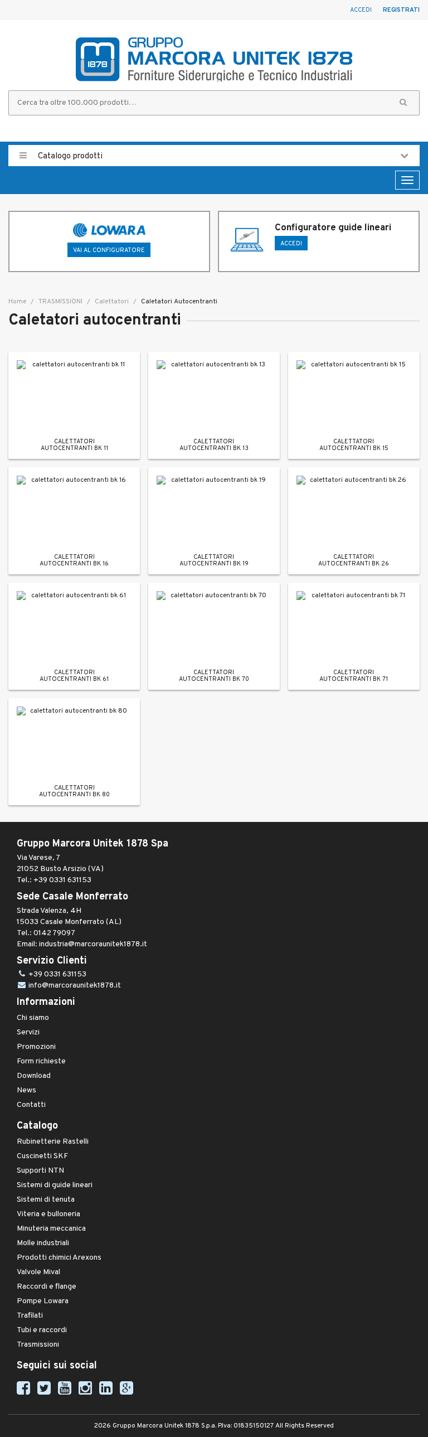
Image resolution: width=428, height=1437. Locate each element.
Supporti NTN (40, 1170)
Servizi (28, 1032)
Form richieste (41, 1061)
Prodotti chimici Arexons (59, 1257)
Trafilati (30, 1315)
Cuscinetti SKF (42, 1156)
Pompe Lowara (43, 1301)
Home (17, 301)
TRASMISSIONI (59, 301)
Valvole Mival (38, 1272)
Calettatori (111, 301)
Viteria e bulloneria (48, 1214)
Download (34, 1076)
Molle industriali (43, 1243)
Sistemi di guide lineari (55, 1185)
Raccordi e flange (46, 1286)
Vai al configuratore (109, 250)
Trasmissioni (38, 1344)
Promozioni (36, 1047)
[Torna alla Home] (214, 59)
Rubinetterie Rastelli (53, 1141)
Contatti (31, 1105)
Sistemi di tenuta (46, 1199)
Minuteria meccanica (51, 1228)
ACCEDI (291, 244)
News (26, 1090)
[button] (403, 102)
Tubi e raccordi (42, 1330)
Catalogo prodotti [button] (69, 156)
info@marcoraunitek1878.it (74, 985)
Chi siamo (33, 1018)
